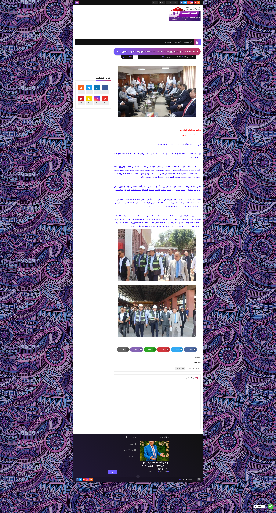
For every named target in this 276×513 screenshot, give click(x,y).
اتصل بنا (162, 2)
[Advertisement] (114, 22)
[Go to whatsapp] (271, 506)
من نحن (155, 2)
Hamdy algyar (163, 471)
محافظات (168, 42)
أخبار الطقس (188, 42)
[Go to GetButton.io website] (270, 510)
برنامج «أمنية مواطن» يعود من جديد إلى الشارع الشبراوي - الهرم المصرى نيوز (155, 465)
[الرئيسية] (197, 42)
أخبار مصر (177, 42)
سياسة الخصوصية (172, 2)
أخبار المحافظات (159, 57)
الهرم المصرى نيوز (174, 479)
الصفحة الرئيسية (170, 57)
